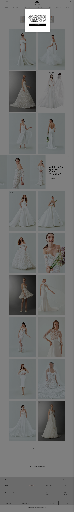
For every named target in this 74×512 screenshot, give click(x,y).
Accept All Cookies (37, 24)
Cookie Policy (36, 19)
